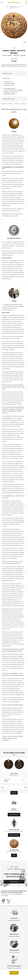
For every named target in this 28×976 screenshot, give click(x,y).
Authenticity (4, 103)
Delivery (10, 103)
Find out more (14, 881)
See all (14, 792)
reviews (6, 895)
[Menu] (11, 899)
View (14, 855)
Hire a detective (14, 835)
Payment (16, 103)
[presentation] (3, 42)
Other (20, 6)
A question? (23, 103)
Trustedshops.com (18, 894)
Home (7, 6)
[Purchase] (22, 780)
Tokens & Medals (13, 6)
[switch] (9, 902)
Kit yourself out (14, 814)
